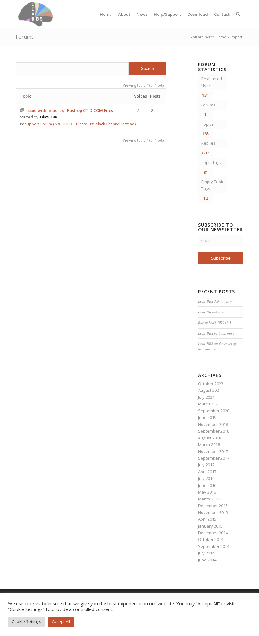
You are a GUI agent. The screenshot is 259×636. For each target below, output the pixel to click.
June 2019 (207, 417)
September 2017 (213, 458)
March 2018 (209, 444)
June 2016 (207, 485)
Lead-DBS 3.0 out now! (215, 301)
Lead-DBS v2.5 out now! (216, 333)
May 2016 (207, 492)
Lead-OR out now (211, 311)
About (124, 14)
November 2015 (213, 512)
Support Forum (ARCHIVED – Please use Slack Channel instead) (80, 124)
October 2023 (210, 383)
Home (106, 14)
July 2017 (206, 465)
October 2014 (210, 539)
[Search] (238, 14)
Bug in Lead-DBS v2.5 (214, 322)
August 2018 (209, 438)
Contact (222, 14)
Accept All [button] (61, 621)
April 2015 (207, 519)
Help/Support (167, 14)
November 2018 (213, 424)
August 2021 (209, 390)
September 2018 (213, 431)
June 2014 (207, 560)
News (142, 14)
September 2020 (213, 411)
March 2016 (209, 499)
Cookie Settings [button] (26, 621)
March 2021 (209, 404)
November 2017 (213, 451)
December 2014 (213, 533)
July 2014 (206, 553)
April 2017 (207, 472)
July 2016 (206, 478)
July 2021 (206, 397)
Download (197, 14)
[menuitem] (238, 14)
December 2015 (213, 505)
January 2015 (210, 526)
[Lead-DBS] (35, 14)
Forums (25, 36)
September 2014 (213, 546)
